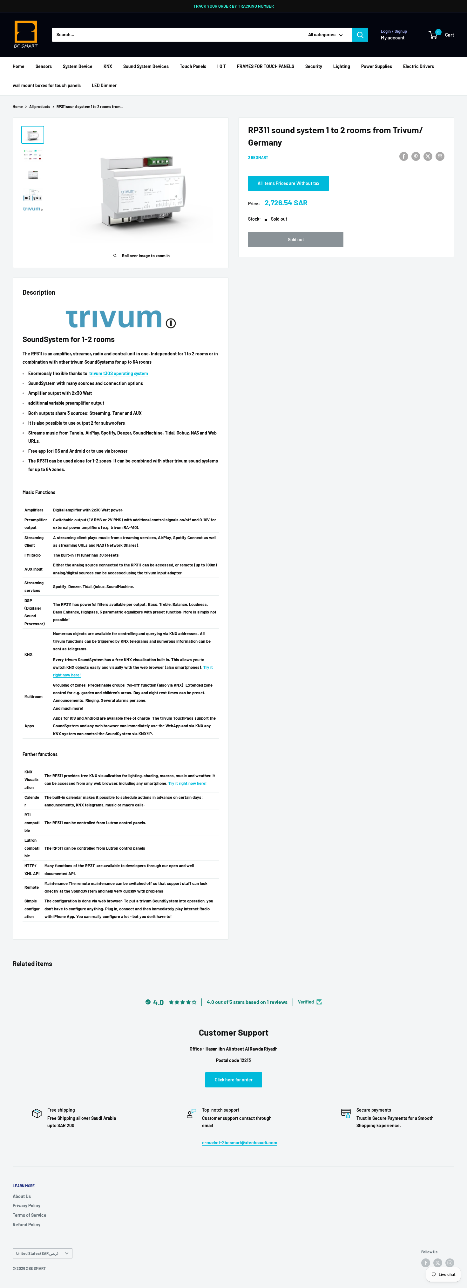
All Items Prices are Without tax (288, 183)
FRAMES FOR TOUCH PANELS (265, 66)
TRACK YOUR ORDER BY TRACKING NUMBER (233, 6)
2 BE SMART (258, 157)
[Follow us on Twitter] (437, 1262)
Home (18, 66)
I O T (221, 66)
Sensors (44, 66)
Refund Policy (26, 1224)
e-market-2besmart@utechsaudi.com (239, 1142)
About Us (22, 1196)
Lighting (341, 66)
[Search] (360, 35)
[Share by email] (440, 156)
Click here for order (234, 1079)
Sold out (296, 239)
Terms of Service (29, 1215)
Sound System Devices (146, 66)
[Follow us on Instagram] (449, 1262)
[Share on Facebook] (403, 156)
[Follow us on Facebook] (425, 1262)
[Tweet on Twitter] (427, 156)
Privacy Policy (26, 1205)
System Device (77, 66)
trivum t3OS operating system (118, 373)
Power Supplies (376, 66)
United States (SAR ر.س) (37, 1253)
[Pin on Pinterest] (415, 156)
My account (393, 37)
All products (39, 106)
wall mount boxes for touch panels (47, 85)
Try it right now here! (187, 783)
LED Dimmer (104, 85)
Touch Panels (193, 66)
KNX (108, 66)
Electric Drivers (418, 66)
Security (313, 66)
